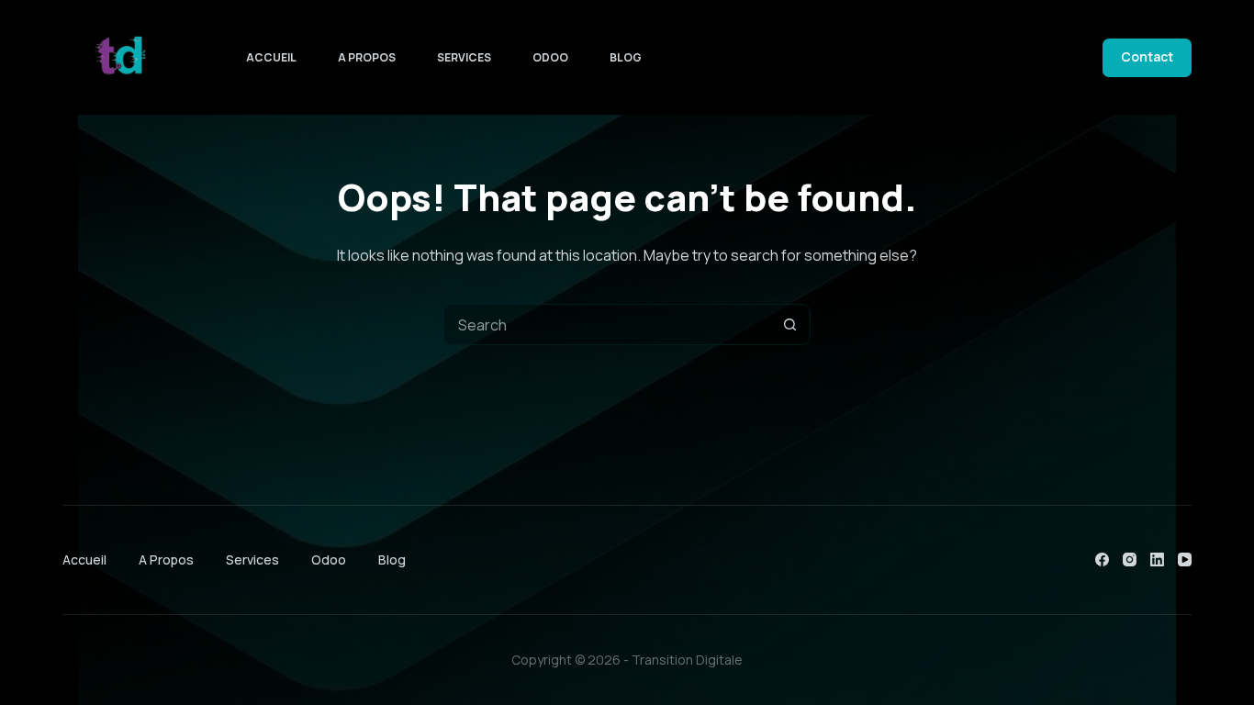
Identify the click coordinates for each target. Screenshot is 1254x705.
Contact (1147, 56)
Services (464, 57)
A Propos (367, 57)
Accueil (271, 57)
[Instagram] (1129, 559)
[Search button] (790, 324)
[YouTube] (1185, 559)
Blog (626, 57)
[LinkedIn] (1157, 559)
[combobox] (607, 324)
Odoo (550, 57)
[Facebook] (1102, 559)
